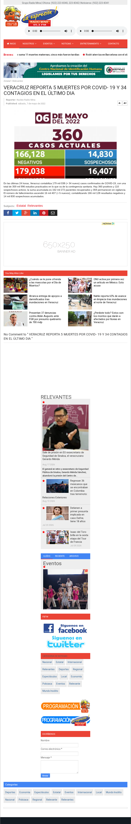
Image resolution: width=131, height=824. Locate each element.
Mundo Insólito (50, 691)
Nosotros (29, 43)
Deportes (64, 669)
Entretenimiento (89, 43)
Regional (77, 669)
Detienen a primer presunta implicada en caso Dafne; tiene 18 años (79, 514)
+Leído (46, 556)
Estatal (7, 81)
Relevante (74, 683)
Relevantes (17, 81)
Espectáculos (49, 676)
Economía (76, 676)
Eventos (48, 43)
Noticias (67, 43)
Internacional (75, 662)
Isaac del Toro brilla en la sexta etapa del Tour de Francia (79, 537)
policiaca (47, 683)
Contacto (113, 43)
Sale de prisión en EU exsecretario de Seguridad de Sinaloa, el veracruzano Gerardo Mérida (63, 456)
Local (64, 676)
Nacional (47, 662)
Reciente (60, 556)
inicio (12, 43)
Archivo (74, 556)
